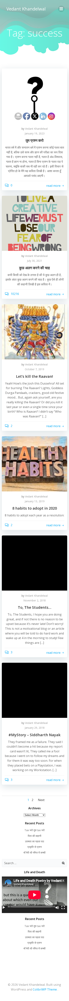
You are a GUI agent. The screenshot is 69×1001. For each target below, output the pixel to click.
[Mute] (57, 907)
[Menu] (61, 9)
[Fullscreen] (63, 907)
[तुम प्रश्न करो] (34, 96)
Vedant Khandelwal (26, 9)
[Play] (4, 907)
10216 (14, 294)
